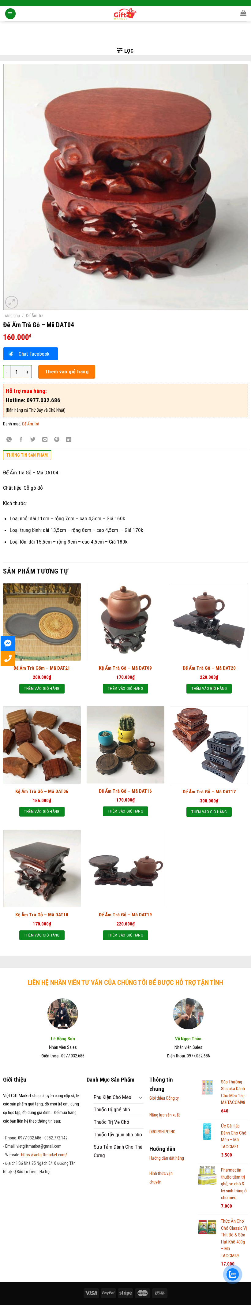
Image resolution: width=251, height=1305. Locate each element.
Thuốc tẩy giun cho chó (118, 1134)
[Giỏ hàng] (243, 13)
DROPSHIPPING (162, 1131)
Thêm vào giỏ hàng (67, 371)
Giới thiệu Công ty (164, 1098)
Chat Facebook (34, 354)
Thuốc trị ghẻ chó (112, 1109)
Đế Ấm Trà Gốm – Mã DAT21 (41, 668)
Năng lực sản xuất (164, 1114)
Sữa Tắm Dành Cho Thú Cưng (118, 1151)
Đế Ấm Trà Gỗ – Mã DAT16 (125, 791)
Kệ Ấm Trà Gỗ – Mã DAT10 (41, 915)
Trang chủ (11, 315)
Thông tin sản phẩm (27, 455)
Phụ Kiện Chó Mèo (112, 1097)
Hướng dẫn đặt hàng (166, 1158)
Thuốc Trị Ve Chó (111, 1122)
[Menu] (10, 13)
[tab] (27, 456)
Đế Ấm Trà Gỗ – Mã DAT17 (209, 792)
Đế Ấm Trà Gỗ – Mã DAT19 (125, 915)
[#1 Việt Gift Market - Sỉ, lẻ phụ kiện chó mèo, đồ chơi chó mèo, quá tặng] (125, 13)
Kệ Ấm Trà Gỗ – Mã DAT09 (125, 668)
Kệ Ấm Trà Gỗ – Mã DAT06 (41, 791)
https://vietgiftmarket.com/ (44, 1154)
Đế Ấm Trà (34, 315)
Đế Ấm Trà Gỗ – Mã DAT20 (209, 668)
